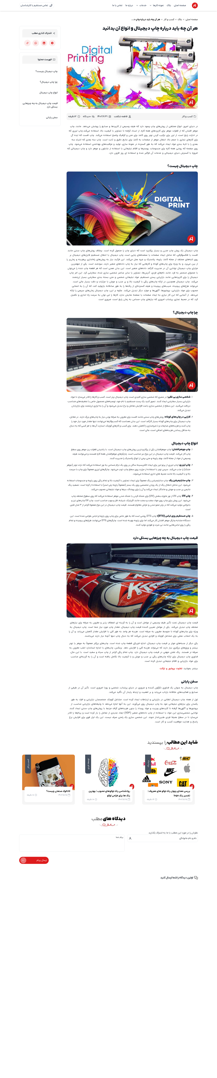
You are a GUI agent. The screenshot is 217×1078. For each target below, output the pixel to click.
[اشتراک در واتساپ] (35, 43)
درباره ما (129, 5)
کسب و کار (169, 19)
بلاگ (169, 5)
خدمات (143, 5)
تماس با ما (117, 5)
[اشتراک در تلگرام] (52, 43)
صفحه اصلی (180, 5)
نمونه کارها (158, 5)
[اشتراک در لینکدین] (44, 43)
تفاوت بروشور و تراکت (171, 668)
